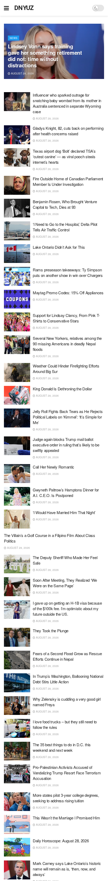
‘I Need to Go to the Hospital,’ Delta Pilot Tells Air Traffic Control (65, 226)
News (13, 38)
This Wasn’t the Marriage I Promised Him (66, 817)
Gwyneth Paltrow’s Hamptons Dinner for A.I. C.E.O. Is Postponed (66, 492)
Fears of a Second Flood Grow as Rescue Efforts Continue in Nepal (67, 656)
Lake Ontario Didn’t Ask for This (59, 247)
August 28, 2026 (22, 73)
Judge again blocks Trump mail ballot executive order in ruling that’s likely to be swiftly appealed (66, 444)
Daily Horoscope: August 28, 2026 (61, 840)
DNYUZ (24, 8)
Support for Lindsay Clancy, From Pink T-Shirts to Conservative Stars (66, 317)
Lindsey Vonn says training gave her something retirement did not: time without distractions (45, 55)
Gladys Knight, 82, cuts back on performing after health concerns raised (68, 130)
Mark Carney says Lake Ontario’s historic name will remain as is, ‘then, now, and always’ (67, 868)
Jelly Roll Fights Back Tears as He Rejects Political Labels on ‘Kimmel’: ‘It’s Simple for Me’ (67, 417)
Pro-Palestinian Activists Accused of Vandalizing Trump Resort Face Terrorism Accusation (67, 772)
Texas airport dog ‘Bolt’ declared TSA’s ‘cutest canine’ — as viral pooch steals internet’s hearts (64, 156)
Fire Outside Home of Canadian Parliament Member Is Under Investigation (68, 181)
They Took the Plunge (50, 630)
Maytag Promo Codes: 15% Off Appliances (68, 292)
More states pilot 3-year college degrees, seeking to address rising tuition (66, 797)
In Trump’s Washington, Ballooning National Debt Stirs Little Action (68, 678)
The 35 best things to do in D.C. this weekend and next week (62, 747)
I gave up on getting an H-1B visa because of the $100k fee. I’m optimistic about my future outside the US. (67, 608)
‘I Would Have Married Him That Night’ (64, 512)
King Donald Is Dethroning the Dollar (62, 388)
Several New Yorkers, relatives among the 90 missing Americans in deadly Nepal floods (67, 343)
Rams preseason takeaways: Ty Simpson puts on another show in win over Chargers (68, 272)
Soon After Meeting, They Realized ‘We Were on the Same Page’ (65, 582)
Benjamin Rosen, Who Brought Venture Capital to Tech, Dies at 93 (65, 204)
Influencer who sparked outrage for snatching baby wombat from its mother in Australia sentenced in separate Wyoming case (67, 103)
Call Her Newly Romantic (53, 467)
